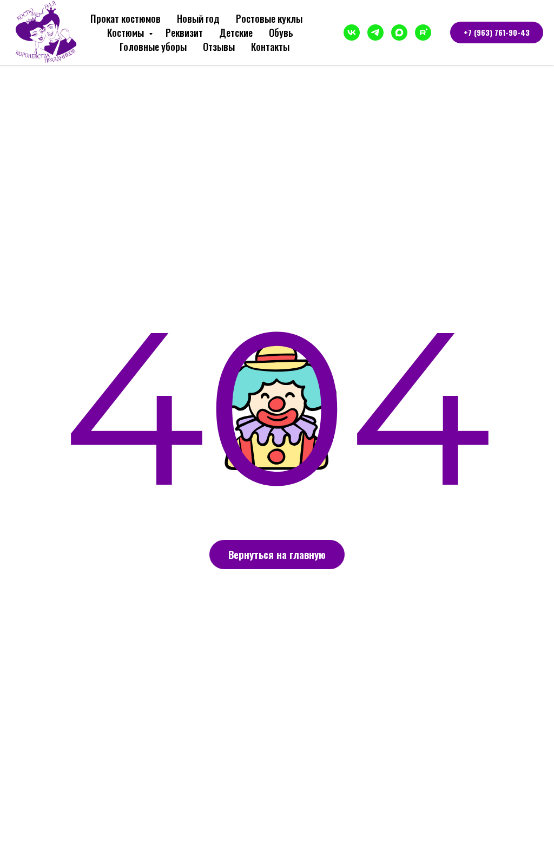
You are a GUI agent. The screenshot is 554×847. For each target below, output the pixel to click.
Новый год (198, 18)
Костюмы (126, 32)
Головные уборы (153, 47)
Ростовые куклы (269, 18)
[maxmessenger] (399, 32)
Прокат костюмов (125, 18)
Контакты (270, 47)
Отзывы (219, 47)
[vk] (352, 32)
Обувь (281, 32)
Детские (236, 32)
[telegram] (375, 32)
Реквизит (184, 32)
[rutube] (423, 32)
